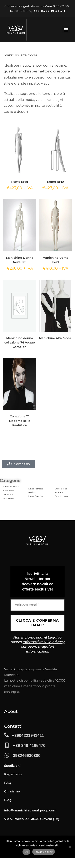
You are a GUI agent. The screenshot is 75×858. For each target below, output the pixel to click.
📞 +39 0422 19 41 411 (47, 11)
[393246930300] (7, 755)
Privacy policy (43, 851)
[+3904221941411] (6, 735)
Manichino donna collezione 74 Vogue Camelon (19, 342)
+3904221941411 (28, 735)
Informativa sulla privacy (44, 642)
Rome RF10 (55, 182)
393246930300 (26, 755)
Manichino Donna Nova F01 (19, 260)
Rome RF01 (19, 182)
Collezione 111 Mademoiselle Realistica (19, 420)
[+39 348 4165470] (7, 745)
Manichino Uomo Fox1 (55, 260)
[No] (70, 847)
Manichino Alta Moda (55, 338)
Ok (26, 851)
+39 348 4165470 (29, 745)
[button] (66, 29)
